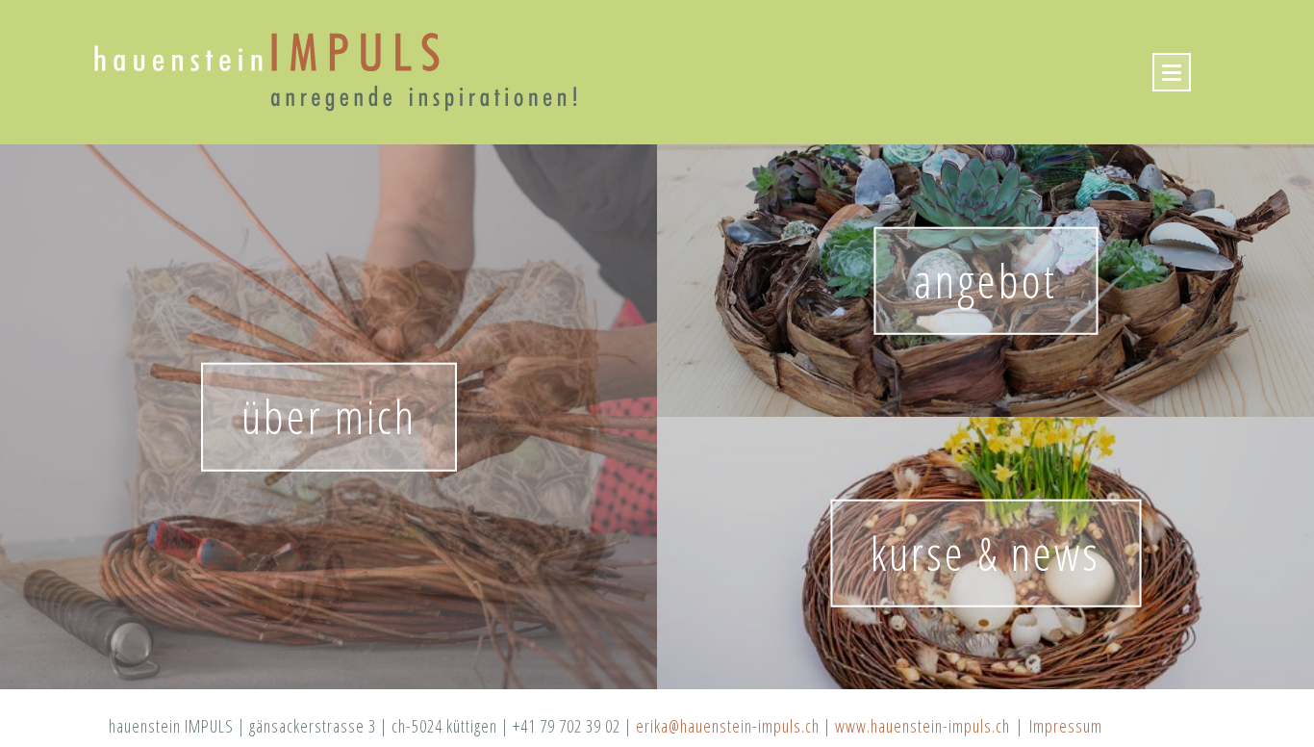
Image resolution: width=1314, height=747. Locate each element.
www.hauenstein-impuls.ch (922, 725)
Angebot (985, 279)
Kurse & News (985, 552)
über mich (329, 416)
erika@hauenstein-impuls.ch (728, 725)
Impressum (1065, 725)
